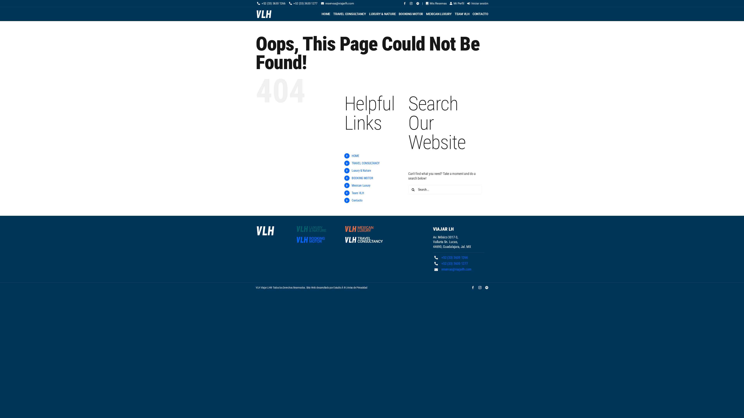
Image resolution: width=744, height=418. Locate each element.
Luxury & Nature (361, 170)
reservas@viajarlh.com (456, 269)
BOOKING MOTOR (362, 178)
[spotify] (417, 3)
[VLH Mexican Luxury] (364, 227)
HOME (355, 156)
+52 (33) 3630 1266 (454, 257)
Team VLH (358, 193)
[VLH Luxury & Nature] (315, 227)
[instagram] (411, 3)
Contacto (357, 200)
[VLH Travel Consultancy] (364, 238)
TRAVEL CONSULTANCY (366, 163)
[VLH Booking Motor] (315, 238)
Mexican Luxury (361, 185)
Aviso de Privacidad (357, 287)
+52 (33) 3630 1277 (454, 263)
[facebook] (404, 3)
